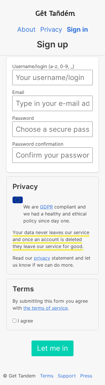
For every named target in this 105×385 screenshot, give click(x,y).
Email (18, 92)
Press (86, 376)
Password (23, 118)
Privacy (51, 29)
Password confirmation (37, 144)
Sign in (77, 29)
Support (67, 376)
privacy (42, 258)
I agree (25, 321)
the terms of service (45, 308)
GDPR (46, 207)
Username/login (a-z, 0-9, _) (43, 66)
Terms (46, 376)
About (26, 29)
